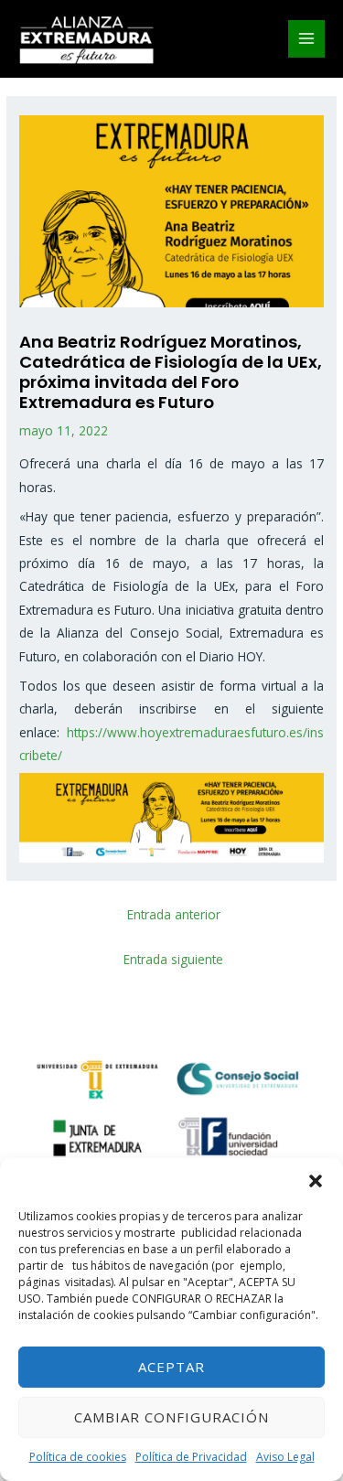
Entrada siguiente (173, 959)
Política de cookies (77, 1457)
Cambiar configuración (171, 1417)
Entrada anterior (173, 914)
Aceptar (171, 1367)
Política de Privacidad (191, 1457)
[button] (315, 1181)
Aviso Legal (285, 1457)
